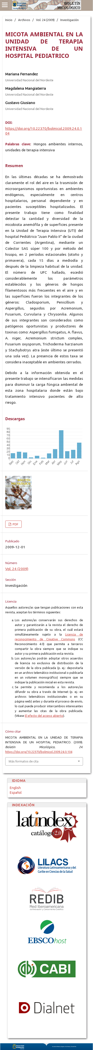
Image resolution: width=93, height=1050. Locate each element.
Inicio (8, 20)
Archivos (24, 20)
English (15, 788)
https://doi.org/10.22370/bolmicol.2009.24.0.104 (38, 751)
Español (16, 792)
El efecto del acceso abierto (44, 715)
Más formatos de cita (23, 761)
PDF (15, 524)
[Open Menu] (5, 5)
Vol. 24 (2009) (45, 20)
